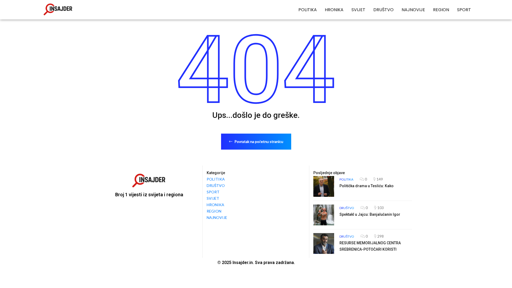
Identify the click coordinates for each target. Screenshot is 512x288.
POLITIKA (307, 10)
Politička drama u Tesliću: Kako (366, 186)
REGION (441, 10)
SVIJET (358, 10)
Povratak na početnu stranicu (258, 141)
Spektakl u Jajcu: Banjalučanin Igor (369, 214)
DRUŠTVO (383, 10)
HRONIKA (334, 10)
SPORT (464, 10)
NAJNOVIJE (413, 10)
